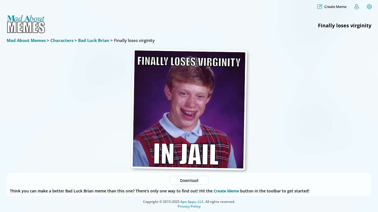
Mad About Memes (26, 40)
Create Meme (226, 191)
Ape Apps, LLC (192, 201)
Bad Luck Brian (93, 40)
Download (189, 180)
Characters (61, 40)
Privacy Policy (189, 206)
